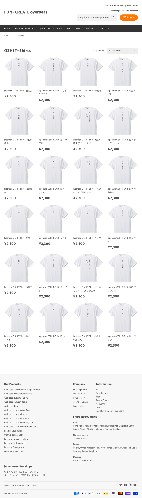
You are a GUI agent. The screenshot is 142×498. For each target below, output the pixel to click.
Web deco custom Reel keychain (19, 422)
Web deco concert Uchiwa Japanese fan (22, 390)
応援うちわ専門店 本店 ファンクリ (21, 472)
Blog (78, 28)
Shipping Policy (80, 390)
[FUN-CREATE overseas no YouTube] (135, 485)
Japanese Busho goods (14, 443)
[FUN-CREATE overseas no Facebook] (125, 485)
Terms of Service (80, 402)
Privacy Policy (79, 394)
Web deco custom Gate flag (17, 410)
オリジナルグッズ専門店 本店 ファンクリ (24, 475)
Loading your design (13, 431)
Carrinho (131, 17)
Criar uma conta (131, 10)
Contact (106, 28)
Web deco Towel (12, 406)
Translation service (104, 393)
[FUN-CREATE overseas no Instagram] (130, 485)
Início (6, 35)
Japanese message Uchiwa (16, 439)
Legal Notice (79, 406)
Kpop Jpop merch (24, 28)
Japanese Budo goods (14, 447)
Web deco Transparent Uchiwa (18, 394)
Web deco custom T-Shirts (16, 398)
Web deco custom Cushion (16, 418)
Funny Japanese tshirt (14, 451)
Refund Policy (79, 398)
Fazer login (116, 10)
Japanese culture (50, 28)
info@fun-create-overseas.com (110, 411)
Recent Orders (102, 400)
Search (6, 485)
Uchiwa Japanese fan (13, 435)
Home (7, 28)
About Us (91, 28)
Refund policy (32, 485)
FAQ (69, 28)
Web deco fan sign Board (15, 402)
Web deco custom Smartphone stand (21, 427)
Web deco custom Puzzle (15, 414)
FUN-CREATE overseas (26, 12)
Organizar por (99, 50)
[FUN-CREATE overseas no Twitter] (120, 485)
